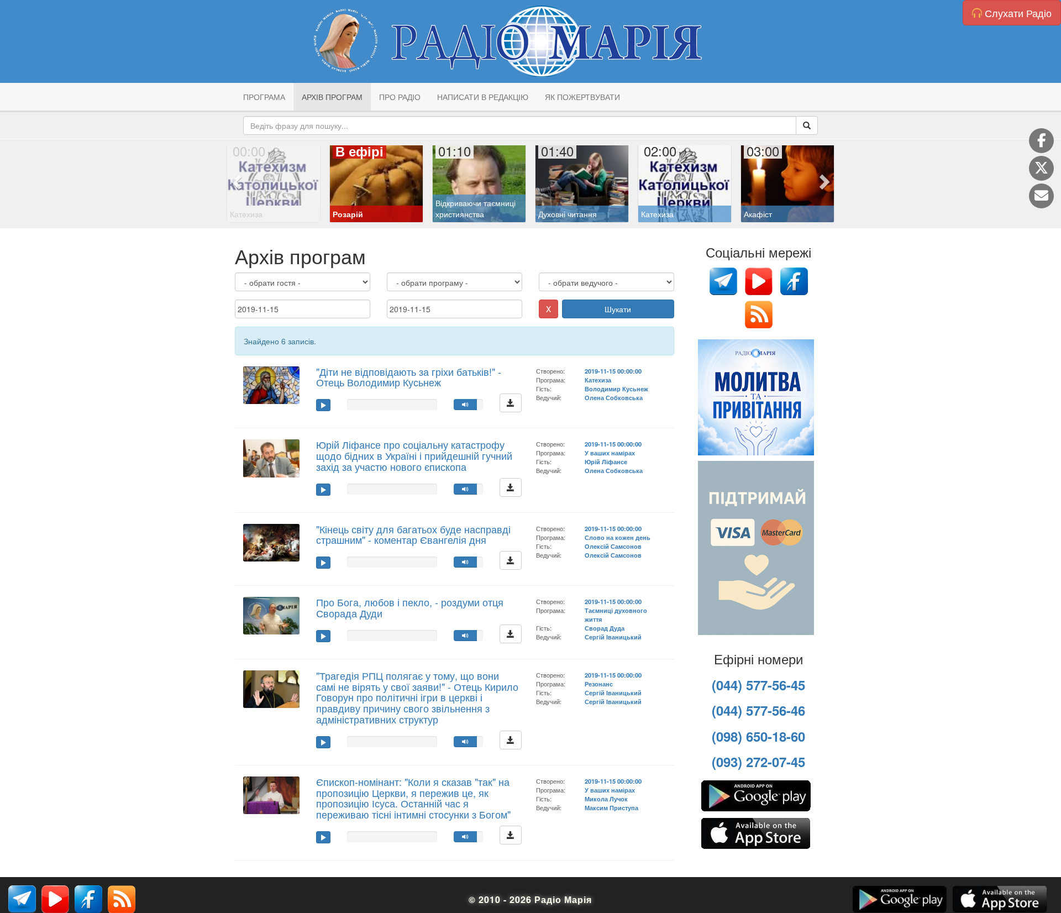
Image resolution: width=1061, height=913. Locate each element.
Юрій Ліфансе (606, 461)
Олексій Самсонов (613, 546)
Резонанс (599, 683)
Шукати (618, 308)
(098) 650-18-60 (758, 736)
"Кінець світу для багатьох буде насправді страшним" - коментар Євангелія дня (413, 534)
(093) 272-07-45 (758, 761)
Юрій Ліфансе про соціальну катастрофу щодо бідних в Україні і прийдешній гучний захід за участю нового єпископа (414, 455)
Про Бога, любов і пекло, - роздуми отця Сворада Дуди (409, 607)
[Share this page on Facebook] (1041, 140)
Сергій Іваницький (613, 636)
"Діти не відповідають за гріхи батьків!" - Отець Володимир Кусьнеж (408, 377)
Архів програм (332, 96)
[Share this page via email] (1041, 195)
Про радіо (400, 96)
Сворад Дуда (604, 627)
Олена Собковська (614, 397)
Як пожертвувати (582, 96)
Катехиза (598, 379)
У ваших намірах (610, 452)
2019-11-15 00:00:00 (613, 370)
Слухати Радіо (1017, 13)
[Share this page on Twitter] (1041, 168)
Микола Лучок (606, 798)
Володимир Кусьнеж (616, 388)
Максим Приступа (611, 807)
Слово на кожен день (617, 537)
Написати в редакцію (482, 96)
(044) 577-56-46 (758, 710)
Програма (264, 96)
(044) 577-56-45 (758, 684)
